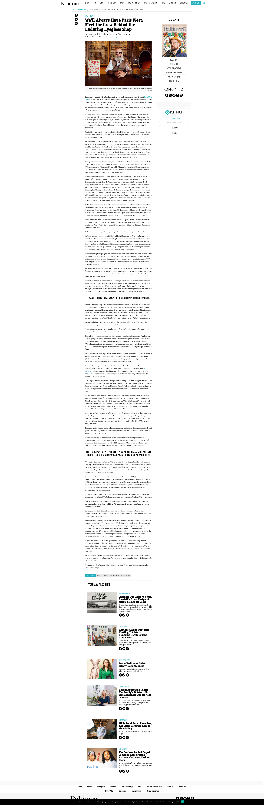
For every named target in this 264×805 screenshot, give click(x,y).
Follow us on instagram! (181, 95)
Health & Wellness (124, 660)
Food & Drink (123, 720)
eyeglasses (99, 575)
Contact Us (170, 787)
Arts (101, 3)
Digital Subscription (174, 68)
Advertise (113, 787)
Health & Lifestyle (150, 3)
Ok (182, 802)
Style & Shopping (93, 10)
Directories (184, 3)
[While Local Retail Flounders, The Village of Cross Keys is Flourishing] (102, 729)
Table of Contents (174, 77)
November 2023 (82, 10)
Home (163, 3)
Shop (87, 3)
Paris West (116, 575)
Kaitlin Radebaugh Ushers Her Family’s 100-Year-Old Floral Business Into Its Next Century (135, 694)
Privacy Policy (109, 791)
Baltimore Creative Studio (154, 787)
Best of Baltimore (134, 3)
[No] (261, 802)
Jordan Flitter (108, 575)
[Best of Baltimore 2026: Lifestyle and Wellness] (102, 669)
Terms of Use (182, 787)
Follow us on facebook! (166, 95)
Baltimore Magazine (69, 3)
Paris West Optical (125, 575)
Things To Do (111, 3)
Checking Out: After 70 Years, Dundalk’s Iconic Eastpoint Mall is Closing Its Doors (135, 599)
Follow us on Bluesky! (174, 95)
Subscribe (195, 3)
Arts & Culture (123, 626)
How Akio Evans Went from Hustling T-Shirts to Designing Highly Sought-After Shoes (134, 634)
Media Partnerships (127, 787)
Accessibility (122, 791)
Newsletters (174, 81)
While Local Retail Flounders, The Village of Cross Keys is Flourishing (135, 726)
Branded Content (136, 791)
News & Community (124, 593)
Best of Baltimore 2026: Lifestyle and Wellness (132, 664)
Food (94, 3)
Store (139, 787)
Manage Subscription (174, 73)
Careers (89, 787)
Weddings (172, 3)
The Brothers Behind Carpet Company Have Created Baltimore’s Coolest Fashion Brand (134, 756)
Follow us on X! (170, 95)
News (122, 3)
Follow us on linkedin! (177, 95)
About (80, 787)
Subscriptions (101, 787)
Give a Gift (174, 64)
